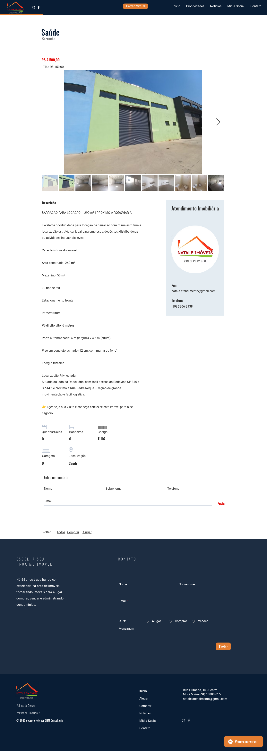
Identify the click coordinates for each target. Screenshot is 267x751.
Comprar (73, 532)
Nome (123, 584)
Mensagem (126, 628)
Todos (61, 532)
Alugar (86, 532)
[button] (195, 6)
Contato (144, 728)
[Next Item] (218, 122)
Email (122, 601)
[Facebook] (39, 7)
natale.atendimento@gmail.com (193, 291)
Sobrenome (187, 584)
